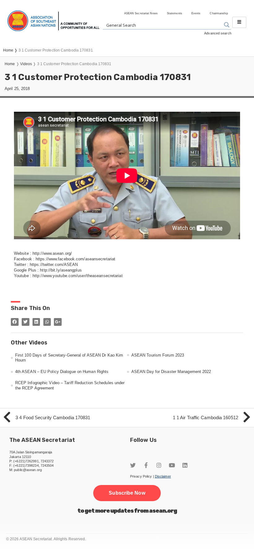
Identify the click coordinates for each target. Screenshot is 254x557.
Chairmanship (219, 13)
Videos (26, 64)
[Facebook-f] (146, 465)
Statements (174, 13)
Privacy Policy (141, 476)
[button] (126, 493)
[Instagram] (159, 465)
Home (10, 64)
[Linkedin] (185, 465)
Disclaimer (163, 476)
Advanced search (217, 33)
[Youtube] (172, 465)
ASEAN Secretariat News (141, 13)
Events (196, 13)
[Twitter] (133, 465)
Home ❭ (11, 50)
